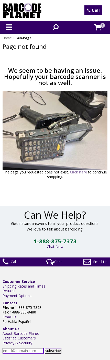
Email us (9, 317)
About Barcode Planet (21, 333)
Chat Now (55, 246)
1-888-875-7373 (55, 241)
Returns (9, 290)
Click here (78, 172)
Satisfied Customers (19, 338)
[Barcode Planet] (22, 10)
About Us (11, 328)
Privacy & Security (17, 342)
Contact (10, 302)
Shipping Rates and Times (24, 286)
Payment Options (17, 295)
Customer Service (19, 281)
